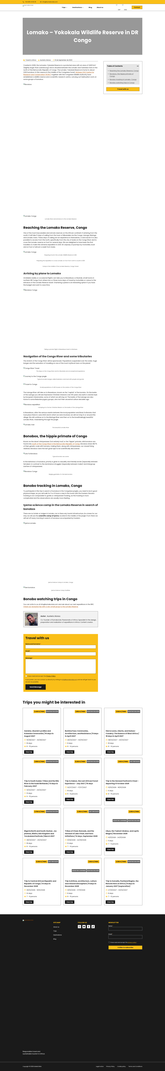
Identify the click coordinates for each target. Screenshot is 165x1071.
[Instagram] (79, 926)
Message (29, 658)
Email (28, 651)
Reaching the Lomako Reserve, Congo (124, 71)
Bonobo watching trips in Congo (122, 83)
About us (100, 7)
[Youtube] (84, 926)
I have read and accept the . (41, 676)
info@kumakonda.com (69, 680)
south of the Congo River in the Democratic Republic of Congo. (56, 444)
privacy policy (132, 942)
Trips (63, 7)
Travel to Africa (30, 60)
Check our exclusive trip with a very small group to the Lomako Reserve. (50, 607)
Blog (90, 7)
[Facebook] (88, 926)
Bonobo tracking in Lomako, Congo (123, 79)
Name (110, 926)
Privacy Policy (51, 676)
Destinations (77, 7)
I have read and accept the (123, 942)
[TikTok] (93, 926)
